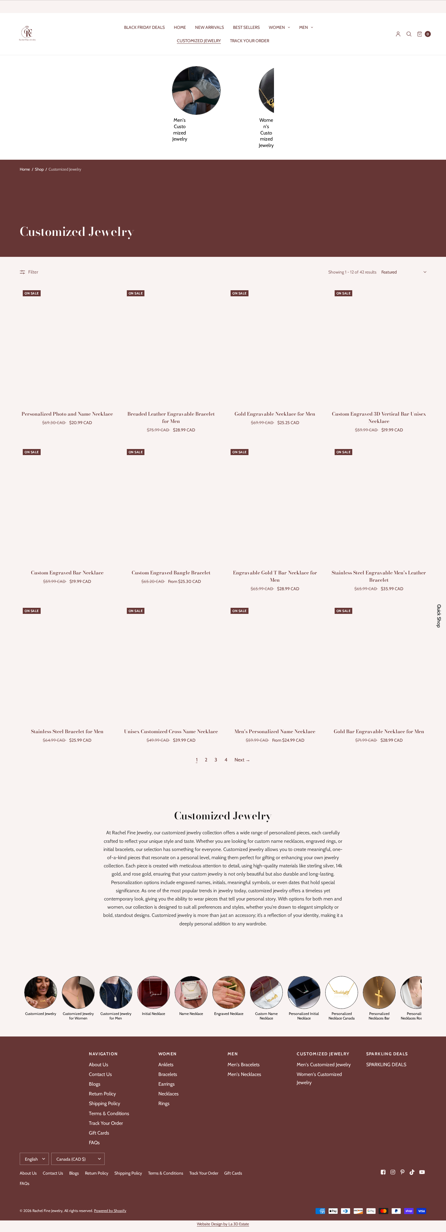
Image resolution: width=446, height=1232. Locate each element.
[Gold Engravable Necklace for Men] (275, 345)
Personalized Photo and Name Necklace (67, 413)
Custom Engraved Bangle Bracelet (171, 572)
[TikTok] (412, 1172)
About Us (98, 1064)
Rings (164, 1103)
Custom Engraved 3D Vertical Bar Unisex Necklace (379, 417)
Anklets (166, 1064)
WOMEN (277, 27)
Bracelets (167, 1074)
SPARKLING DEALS (386, 1064)
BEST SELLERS (246, 27)
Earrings (166, 1084)
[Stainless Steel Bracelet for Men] (67, 662)
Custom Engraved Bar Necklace (67, 572)
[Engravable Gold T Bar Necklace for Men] (275, 504)
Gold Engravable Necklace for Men (275, 413)
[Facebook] (383, 1172)
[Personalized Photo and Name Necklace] (67, 345)
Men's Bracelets (244, 1064)
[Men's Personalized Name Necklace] (275, 662)
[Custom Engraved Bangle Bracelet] (171, 504)
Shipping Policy (104, 1103)
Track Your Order (106, 1123)
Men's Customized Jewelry (324, 1064)
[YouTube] (422, 1172)
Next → (242, 760)
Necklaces (168, 1094)
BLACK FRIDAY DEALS (144, 27)
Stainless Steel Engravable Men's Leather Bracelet (379, 576)
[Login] (398, 34)
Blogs (94, 1084)
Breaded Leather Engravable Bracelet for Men (171, 417)
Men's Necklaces (244, 1074)
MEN (303, 27)
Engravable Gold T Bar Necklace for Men (275, 576)
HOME (180, 27)
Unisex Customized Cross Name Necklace (171, 731)
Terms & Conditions (109, 1113)
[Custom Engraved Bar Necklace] (67, 504)
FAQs (94, 1142)
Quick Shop (439, 616)
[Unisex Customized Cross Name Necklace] (171, 662)
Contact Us (100, 1074)
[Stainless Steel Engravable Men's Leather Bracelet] (379, 504)
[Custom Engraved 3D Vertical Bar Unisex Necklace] (379, 345)
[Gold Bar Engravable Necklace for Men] (379, 662)
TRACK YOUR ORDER (249, 40)
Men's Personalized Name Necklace (275, 731)
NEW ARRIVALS (209, 27)
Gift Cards (99, 1133)
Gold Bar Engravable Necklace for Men (379, 731)
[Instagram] (393, 1172)
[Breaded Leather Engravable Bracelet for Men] (171, 345)
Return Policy (102, 1094)
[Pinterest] (402, 1172)
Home (25, 169)
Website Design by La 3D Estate (223, 1223)
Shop (39, 169)
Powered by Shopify (110, 1210)
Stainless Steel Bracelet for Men (67, 731)
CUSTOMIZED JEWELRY (199, 40)
